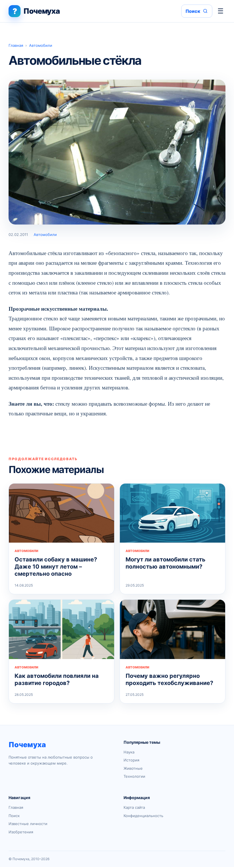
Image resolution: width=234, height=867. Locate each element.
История (131, 760)
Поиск (14, 815)
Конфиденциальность (143, 815)
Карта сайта (134, 807)
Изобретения (21, 832)
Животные (133, 768)
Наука (129, 752)
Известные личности (28, 823)
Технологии (134, 776)
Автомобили (40, 45)
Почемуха (27, 744)
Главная (16, 45)
